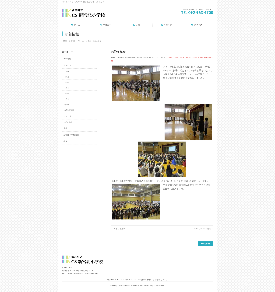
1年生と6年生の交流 (203, 228)
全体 (65, 128)
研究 (65, 141)
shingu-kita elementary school (134, 285)
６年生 (200, 57)
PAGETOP (206, 244)
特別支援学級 (69, 110)
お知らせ (67, 116)
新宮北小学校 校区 (71, 135)
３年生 (181, 57)
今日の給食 (68, 122)
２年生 (175, 57)
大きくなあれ (118, 228)
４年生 (188, 57)
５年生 (194, 57)
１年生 (169, 57)
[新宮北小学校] (83, 14)
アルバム (67, 65)
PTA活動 (67, 59)
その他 (66, 104)
